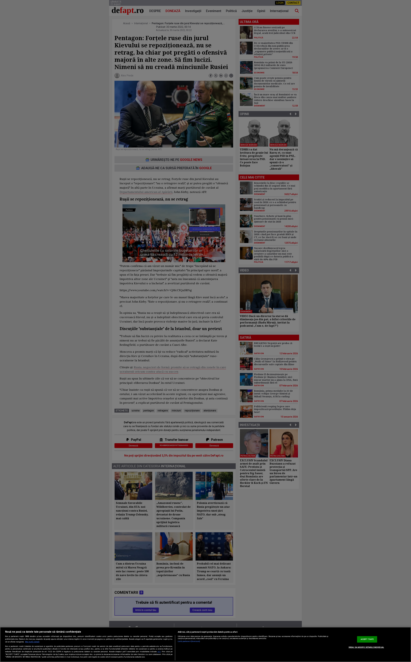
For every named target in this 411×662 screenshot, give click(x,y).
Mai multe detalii (32, 642)
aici (159, 651)
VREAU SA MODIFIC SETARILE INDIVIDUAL (366, 647)
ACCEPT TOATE (367, 639)
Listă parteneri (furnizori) (189, 641)
